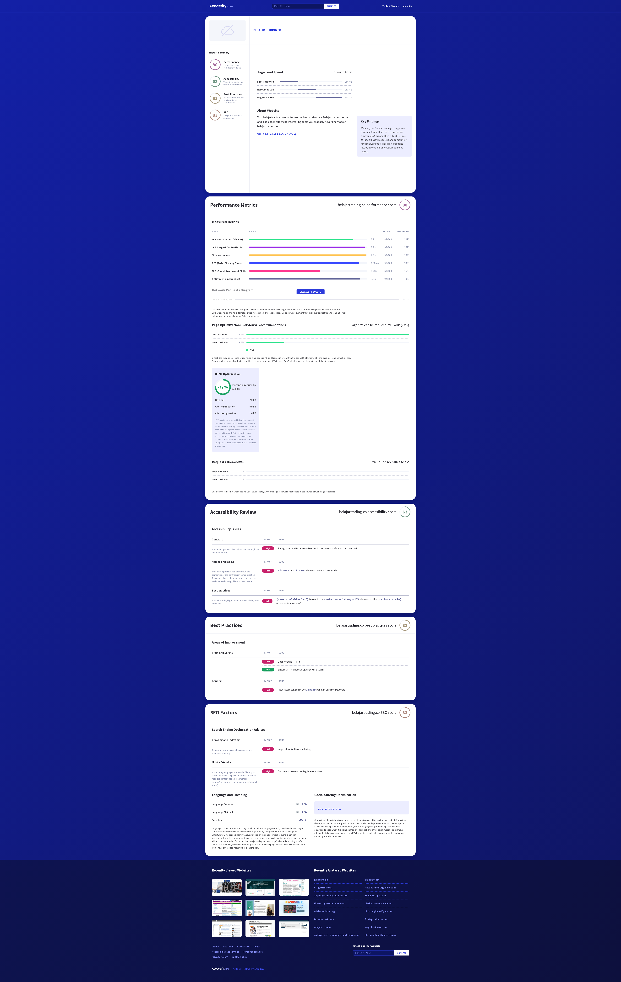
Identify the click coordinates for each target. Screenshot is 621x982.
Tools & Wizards (390, 6)
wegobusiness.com (376, 927)
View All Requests (310, 291)
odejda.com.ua (322, 927)
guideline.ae (321, 879)
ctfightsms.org (322, 887)
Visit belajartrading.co (275, 134)
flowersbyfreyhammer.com (329, 903)
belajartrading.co (267, 30)
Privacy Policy (220, 956)
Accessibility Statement (225, 951)
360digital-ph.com (375, 895)
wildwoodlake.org (324, 911)
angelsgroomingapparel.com (331, 895)
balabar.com (372, 879)
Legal (257, 946)
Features (228, 946)
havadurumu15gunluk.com (380, 887)
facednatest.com (324, 919)
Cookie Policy (239, 956)
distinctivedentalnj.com (378, 903)
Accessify (221, 6)
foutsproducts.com (376, 919)
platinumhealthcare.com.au (381, 935)
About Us (407, 6)
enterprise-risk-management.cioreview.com (338, 935)
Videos (215, 946)
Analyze (331, 6)
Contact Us (243, 946)
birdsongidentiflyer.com (378, 911)
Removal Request (253, 951)
